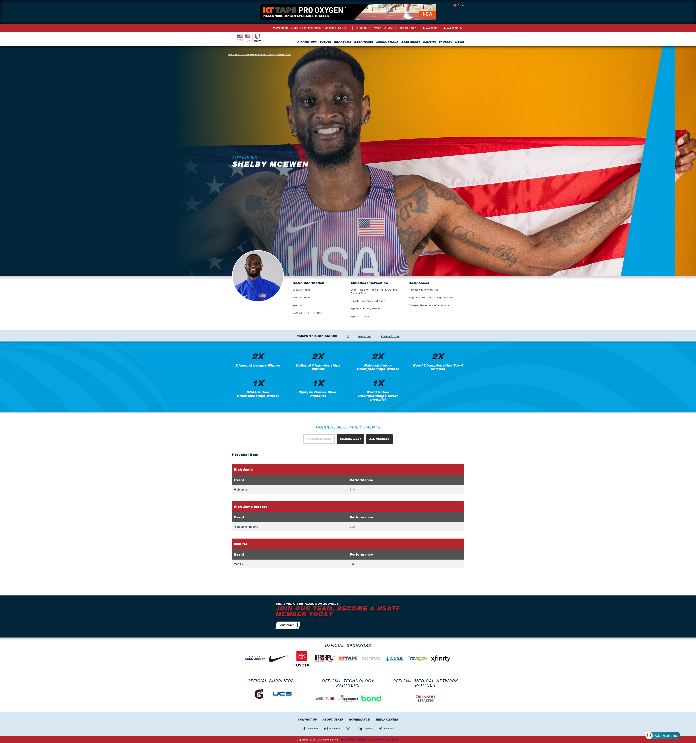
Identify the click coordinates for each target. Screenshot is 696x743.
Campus (429, 42)
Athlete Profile (390, 336)
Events (325, 42)
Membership (281, 28)
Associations (387, 42)
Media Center (387, 719)
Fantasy (445, 42)
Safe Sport (410, 42)
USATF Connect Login (401, 28)
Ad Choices (392, 739)
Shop (363, 28)
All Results (379, 439)
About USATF (333, 719)
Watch (376, 28)
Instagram (364, 336)
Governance (359, 719)
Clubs (294, 28)
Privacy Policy (348, 739)
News (459, 42)
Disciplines (307, 42)
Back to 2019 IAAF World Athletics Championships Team (259, 54)
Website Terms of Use (371, 739)
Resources (363, 42)
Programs (342, 42)
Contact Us (307, 719)
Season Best (350, 439)
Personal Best (319, 439)
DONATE (343, 28)
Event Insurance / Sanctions (318, 28)
